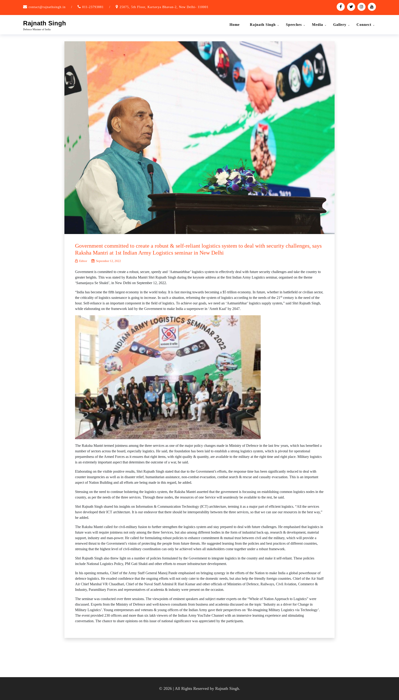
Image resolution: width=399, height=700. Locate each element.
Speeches (294, 25)
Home (235, 25)
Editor (83, 261)
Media (317, 25)
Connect (364, 25)
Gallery (339, 25)
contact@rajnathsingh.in (47, 7)
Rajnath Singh (44, 23)
